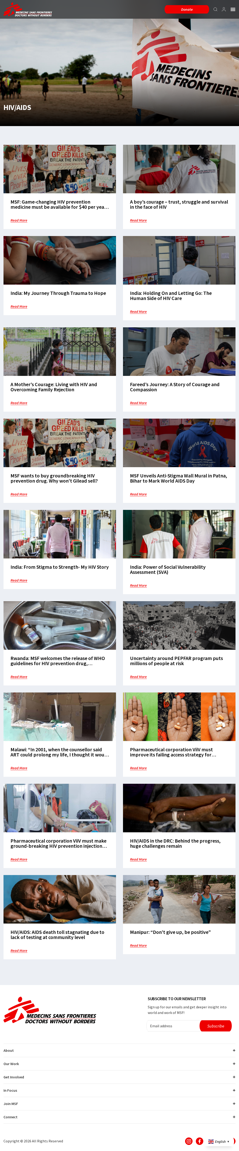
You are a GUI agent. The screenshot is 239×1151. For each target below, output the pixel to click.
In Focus (10, 1090)
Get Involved (14, 1077)
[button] (232, 9)
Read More (19, 220)
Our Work (11, 1063)
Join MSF (11, 1103)
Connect (11, 1117)
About (9, 1050)
